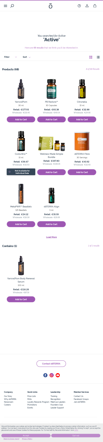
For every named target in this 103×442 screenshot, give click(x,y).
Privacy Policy (27, 439)
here (76, 430)
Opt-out (75, 435)
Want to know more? (11, 439)
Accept (26, 435)
